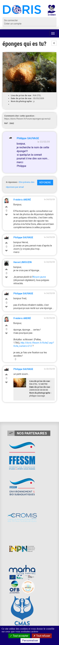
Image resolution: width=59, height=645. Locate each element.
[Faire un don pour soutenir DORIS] (52, 11)
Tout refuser (43, 635)
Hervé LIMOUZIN (22, 262)
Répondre (45, 182)
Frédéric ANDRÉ (22, 199)
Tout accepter (20, 635)
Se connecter (11, 20)
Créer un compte (12, 23)
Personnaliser (30, 640)
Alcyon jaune (39, 277)
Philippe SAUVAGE (28, 138)
